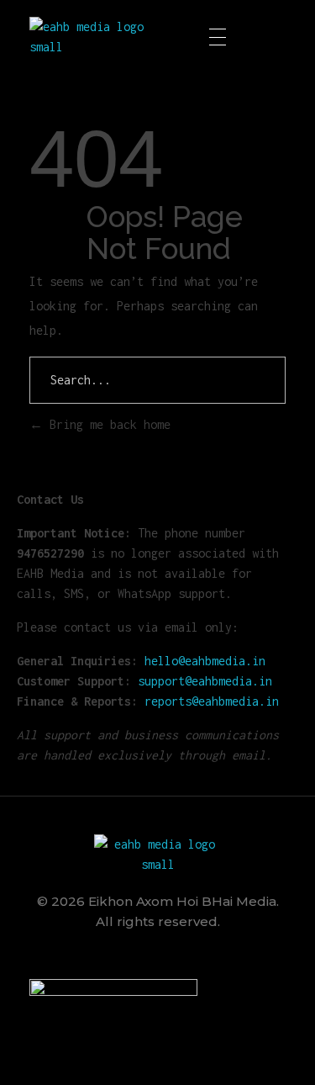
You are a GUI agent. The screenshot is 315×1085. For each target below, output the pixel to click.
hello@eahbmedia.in (204, 661)
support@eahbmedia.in (205, 681)
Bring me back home (107, 424)
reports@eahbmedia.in (211, 701)
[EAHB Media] (93, 37)
